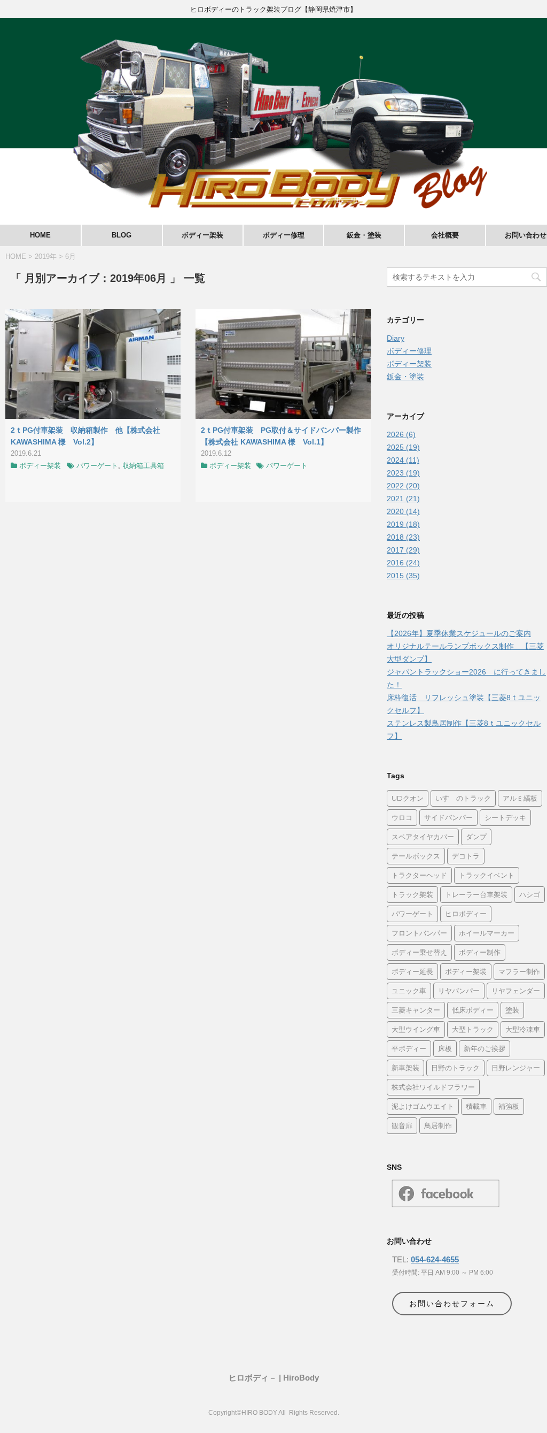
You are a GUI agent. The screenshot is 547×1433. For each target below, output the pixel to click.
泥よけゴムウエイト (423, 1106)
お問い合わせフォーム (452, 1303)
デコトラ (466, 856)
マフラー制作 (519, 971)
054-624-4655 (435, 1259)
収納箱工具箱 (143, 466)
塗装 (512, 1010)
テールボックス (416, 856)
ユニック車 (409, 990)
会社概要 (445, 235)
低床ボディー (473, 1010)
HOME (40, 235)
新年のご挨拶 (484, 1048)
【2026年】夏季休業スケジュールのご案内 (459, 633)
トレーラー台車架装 (476, 894)
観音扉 (402, 1125)
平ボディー (409, 1048)
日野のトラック (455, 1067)
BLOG (121, 235)
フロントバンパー (419, 933)
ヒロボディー (466, 913)
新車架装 (405, 1067)
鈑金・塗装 (364, 235)
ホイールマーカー (486, 933)
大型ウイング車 (416, 1029)
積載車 (476, 1106)
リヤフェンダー (515, 990)
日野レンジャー (515, 1067)
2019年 (46, 256)
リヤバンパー (459, 990)
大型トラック (473, 1029)
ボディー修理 (283, 235)
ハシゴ (529, 894)
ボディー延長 (412, 971)
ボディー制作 (480, 952)
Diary (395, 338)
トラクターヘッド (419, 875)
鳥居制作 (438, 1125)
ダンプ (476, 836)
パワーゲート (97, 466)
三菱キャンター (416, 1010)
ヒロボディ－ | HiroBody (274, 1377)
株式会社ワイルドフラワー (433, 1087)
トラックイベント (486, 875)
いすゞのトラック (463, 798)
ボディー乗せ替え (419, 952)
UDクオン (408, 798)
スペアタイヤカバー (423, 836)
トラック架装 (412, 894)
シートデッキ (505, 817)
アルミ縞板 (520, 798)
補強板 (508, 1106)
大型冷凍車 (522, 1029)
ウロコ (402, 817)
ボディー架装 (202, 235)
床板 (445, 1048)
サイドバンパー (448, 817)
